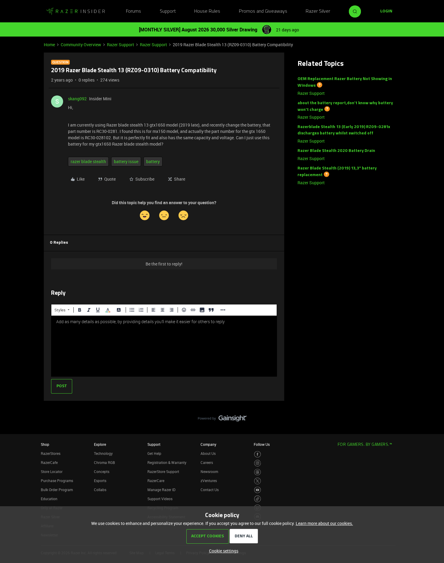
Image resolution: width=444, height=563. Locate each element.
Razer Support (120, 44)
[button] (386, 11)
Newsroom (209, 471)
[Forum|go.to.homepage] (75, 11)
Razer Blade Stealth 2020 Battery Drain (336, 151)
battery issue (126, 161)
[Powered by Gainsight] (222, 419)
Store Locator (52, 471)
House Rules (207, 11)
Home (49, 44)
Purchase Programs (57, 480)
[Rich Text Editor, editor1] (164, 346)
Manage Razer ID (161, 489)
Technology (103, 453)
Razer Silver (318, 11)
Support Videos (159, 498)
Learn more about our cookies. (324, 523)
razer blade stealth (88, 161)
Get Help (154, 453)
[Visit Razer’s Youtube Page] (257, 490)
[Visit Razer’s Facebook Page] (257, 454)
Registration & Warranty (166, 462)
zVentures (209, 480)
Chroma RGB (104, 462)
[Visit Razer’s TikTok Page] (257, 499)
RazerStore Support (163, 471)
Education (49, 498)
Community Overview (81, 44)
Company (208, 444)
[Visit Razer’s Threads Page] (257, 472)
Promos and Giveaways (263, 11)
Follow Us (262, 444)
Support (168, 11)
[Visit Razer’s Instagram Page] (257, 463)
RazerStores (50, 453)
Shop (45, 444)
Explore (100, 444)
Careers (207, 462)
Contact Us (210, 489)
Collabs (100, 489)
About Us (208, 453)
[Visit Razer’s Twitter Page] (257, 481)
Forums (133, 11)
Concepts (101, 471)
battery (153, 161)
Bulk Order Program (57, 489)
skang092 (77, 98)
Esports (100, 480)
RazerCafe (49, 462)
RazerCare (155, 480)
